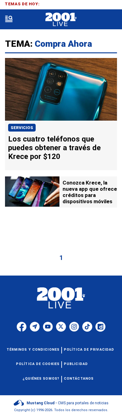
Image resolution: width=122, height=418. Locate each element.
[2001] (61, 19)
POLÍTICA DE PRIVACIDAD (89, 350)
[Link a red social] (22, 327)
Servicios (22, 127)
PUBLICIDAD (76, 364)
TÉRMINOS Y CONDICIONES (33, 350)
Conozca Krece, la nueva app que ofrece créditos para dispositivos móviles (90, 192)
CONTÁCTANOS (79, 379)
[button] (9, 19)
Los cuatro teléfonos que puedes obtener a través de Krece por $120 (54, 148)
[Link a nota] (61, 89)
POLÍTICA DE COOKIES (37, 364)
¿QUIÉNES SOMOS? (41, 379)
